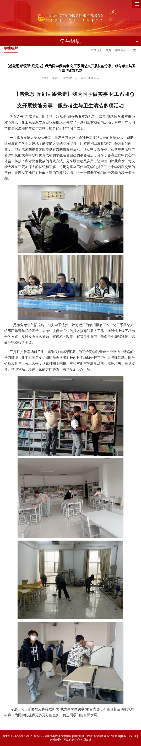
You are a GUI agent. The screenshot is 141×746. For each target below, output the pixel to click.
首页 (108, 50)
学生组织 (120, 50)
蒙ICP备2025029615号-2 (17, 736)
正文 (133, 50)
